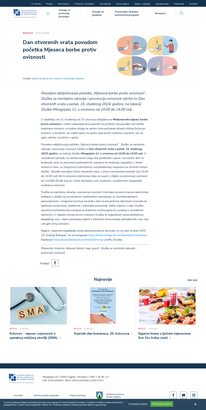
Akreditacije (105, 3)
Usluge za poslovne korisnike (64, 13)
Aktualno (160, 13)
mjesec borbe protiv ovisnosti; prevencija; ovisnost (58, 78)
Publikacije (179, 3)
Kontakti (193, 3)
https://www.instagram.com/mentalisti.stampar (117, 235)
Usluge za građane (98, 13)
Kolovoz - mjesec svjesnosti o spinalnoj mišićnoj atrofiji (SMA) (33, 336)
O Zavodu (36, 3)
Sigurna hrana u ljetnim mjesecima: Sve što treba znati (164, 336)
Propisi (49, 3)
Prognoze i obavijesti (84, 3)
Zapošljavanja (162, 3)
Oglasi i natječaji (142, 3)
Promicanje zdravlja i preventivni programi (127, 13)
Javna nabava (122, 3)
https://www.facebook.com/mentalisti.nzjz (78, 239)
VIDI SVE (192, 280)
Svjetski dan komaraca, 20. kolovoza (101, 334)
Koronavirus (63, 3)
